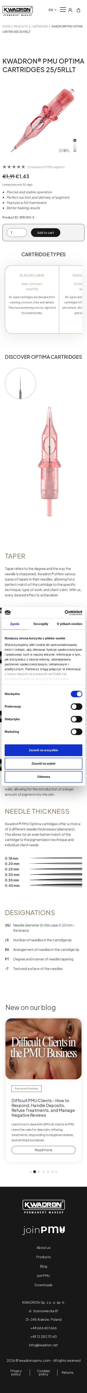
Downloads (43, 1285)
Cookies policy (43, 1372)
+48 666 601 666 (43, 1328)
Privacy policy (16, 1372)
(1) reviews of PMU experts (46, 167)
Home (6, 26)
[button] (34, 1171)
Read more (43, 1150)
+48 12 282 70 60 (43, 1336)
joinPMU (43, 1275)
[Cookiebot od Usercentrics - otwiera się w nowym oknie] (64, 612)
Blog (43, 1266)
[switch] (76, 706)
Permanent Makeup (26, 1088)
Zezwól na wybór (44, 763)
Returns (68, 1372)
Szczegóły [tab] (40, 624)
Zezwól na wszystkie (43, 750)
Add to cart (45, 232)
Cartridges (40, 26)
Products (21, 26)
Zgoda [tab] (14, 624)
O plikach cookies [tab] (69, 624)
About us (43, 1247)
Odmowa (43, 776)
